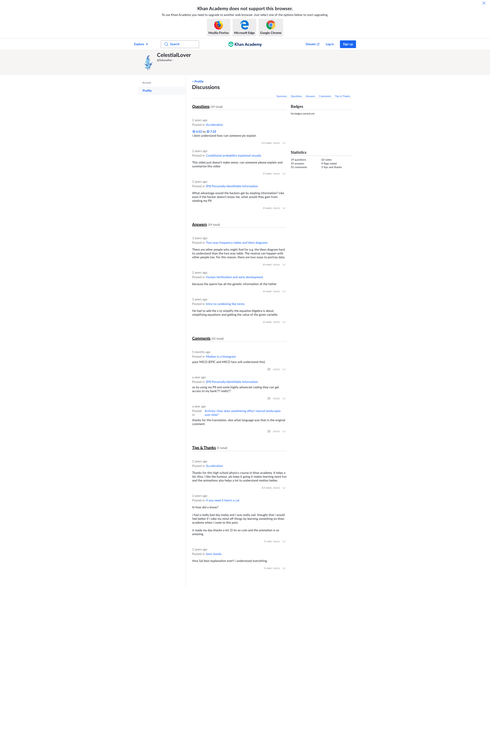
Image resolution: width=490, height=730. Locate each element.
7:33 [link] (212, 131)
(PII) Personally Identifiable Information (232, 186)
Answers (310, 96)
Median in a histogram (221, 356)
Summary (282, 96)
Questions (296, 96)
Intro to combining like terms (225, 304)
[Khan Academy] (245, 44)
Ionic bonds (213, 554)
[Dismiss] (484, 3)
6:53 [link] (198, 131)
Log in (330, 44)
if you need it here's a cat (222, 500)
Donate (311, 44)
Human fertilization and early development (234, 277)
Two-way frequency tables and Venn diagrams (237, 242)
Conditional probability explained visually (233, 155)
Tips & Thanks (342, 96)
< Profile (198, 81)
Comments (325, 96)
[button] (148, 62)
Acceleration (214, 124)
